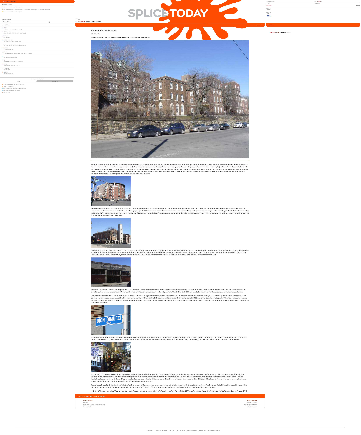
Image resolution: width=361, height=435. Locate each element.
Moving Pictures (8, 40)
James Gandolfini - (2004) (15, 33)
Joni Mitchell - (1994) (13, 29)
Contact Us (150, 430)
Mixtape (6, 72)
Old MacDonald (87, 407)
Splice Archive (7, 19)
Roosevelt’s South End (9, 49)
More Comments (9, 17)
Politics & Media (8, 44)
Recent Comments (8, 4)
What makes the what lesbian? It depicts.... (12, 11)
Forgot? (319, 1)
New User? (268, 5)
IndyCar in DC (7, 37)
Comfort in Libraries (252, 402)
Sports (5, 36)
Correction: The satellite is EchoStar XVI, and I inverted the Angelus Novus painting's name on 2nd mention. (26, 9)
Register (272, 32)
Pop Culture (7, 31)
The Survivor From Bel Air (250, 404)
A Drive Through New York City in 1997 (12, 65)
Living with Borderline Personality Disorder (94, 404)
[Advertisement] (351, 15)
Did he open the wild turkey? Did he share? (12, 7)
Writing (6, 48)
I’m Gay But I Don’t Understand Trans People (13, 61)
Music (5, 27)
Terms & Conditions (192, 430)
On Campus (6, 56)
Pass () (318, 1)
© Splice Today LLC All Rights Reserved (209, 430)
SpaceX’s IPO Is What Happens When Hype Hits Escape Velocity (18, 53)
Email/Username (270, 1)
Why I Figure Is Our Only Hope (12, 41)
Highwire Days (7, 69)
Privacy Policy (181, 430)
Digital (5, 64)
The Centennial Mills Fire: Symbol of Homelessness (15, 45)
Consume (6, 52)
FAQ (174, 430)
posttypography (11, 1)
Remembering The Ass (8, 73)
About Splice (268, 9)
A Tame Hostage (80, 21)
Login (277, 32)
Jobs (170, 430)
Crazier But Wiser (252, 407)
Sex (4, 60)
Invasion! (85, 402)
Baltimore (6, 68)
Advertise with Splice (161, 430)
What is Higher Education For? (10, 57)
